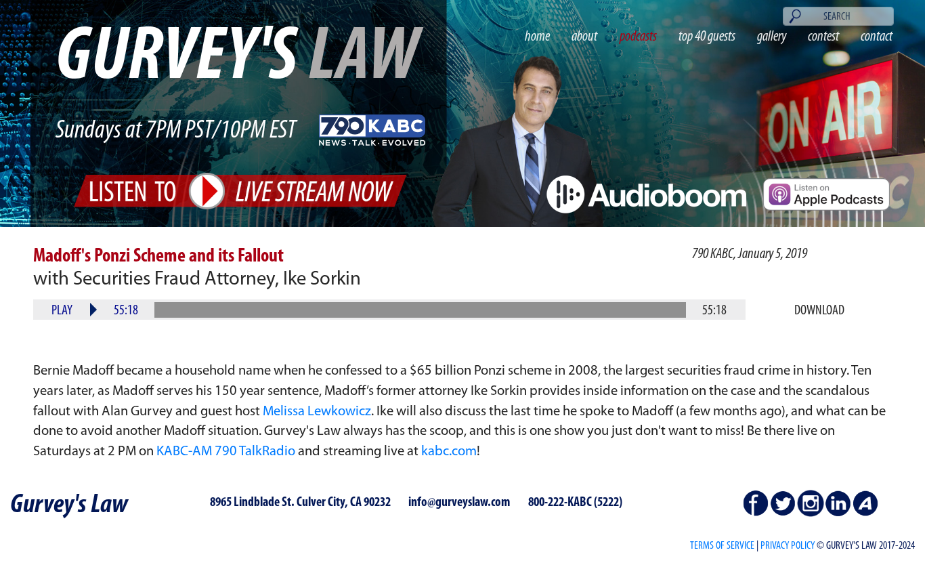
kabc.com (449, 452)
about (584, 37)
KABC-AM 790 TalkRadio (225, 452)
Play (61, 311)
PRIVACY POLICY (787, 546)
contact (876, 37)
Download (819, 311)
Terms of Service (722, 546)
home (537, 37)
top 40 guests (707, 37)
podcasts (638, 37)
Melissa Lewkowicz (317, 412)
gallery (771, 37)
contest (823, 37)
